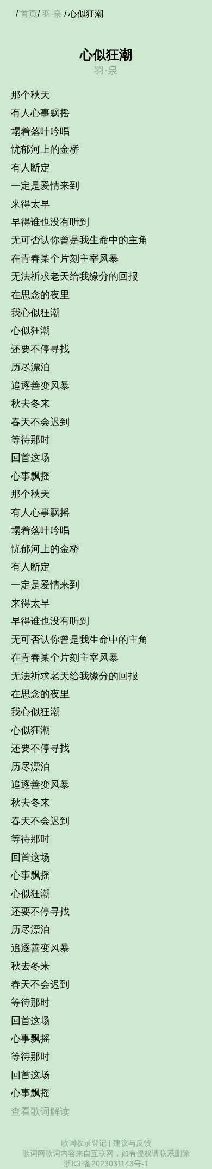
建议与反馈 (132, 1143)
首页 (29, 13)
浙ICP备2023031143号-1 (106, 1163)
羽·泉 (52, 13)
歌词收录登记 (84, 1143)
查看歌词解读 (40, 1111)
